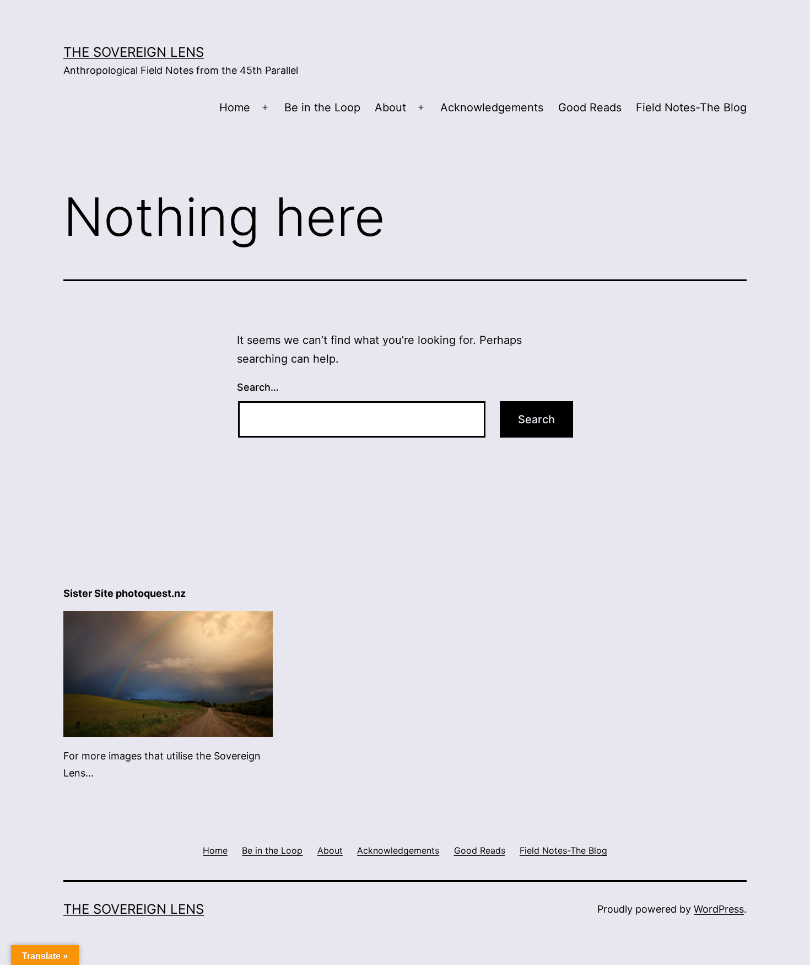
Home (234, 107)
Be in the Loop (322, 107)
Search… (258, 387)
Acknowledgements (491, 107)
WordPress (719, 909)
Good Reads (590, 107)
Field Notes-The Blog (691, 107)
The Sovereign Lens (133, 52)
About (390, 107)
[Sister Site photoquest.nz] (168, 673)
